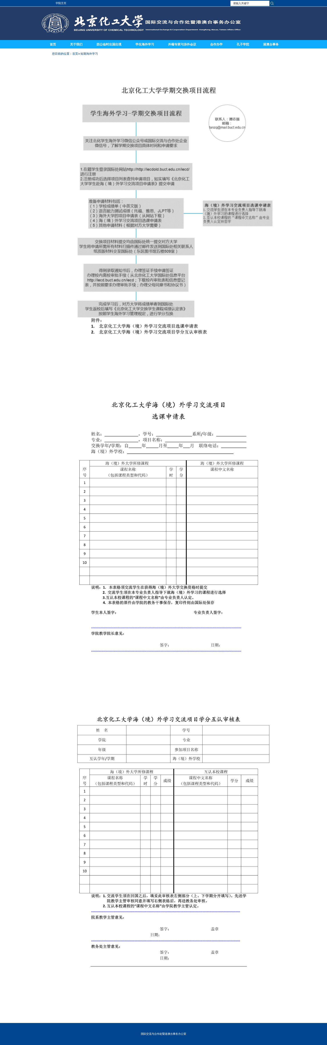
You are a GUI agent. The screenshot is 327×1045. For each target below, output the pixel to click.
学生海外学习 (144, 44)
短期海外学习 (89, 53)
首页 (53, 44)
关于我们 (76, 44)
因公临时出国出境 (109, 44)
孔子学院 (243, 44)
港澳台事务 (271, 44)
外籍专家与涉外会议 (182, 44)
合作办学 (216, 44)
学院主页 (61, 3)
